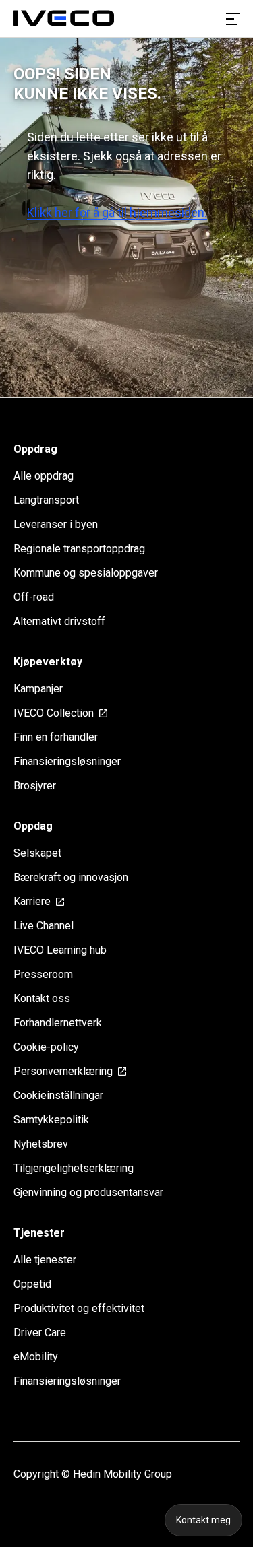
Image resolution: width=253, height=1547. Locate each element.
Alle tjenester (44, 1259)
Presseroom (43, 974)
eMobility (35, 1356)
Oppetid (32, 1284)
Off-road (33, 597)
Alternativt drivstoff (59, 621)
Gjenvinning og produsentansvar (88, 1192)
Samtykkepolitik (51, 1119)
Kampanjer (38, 688)
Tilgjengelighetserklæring (73, 1168)
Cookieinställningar (58, 1095)
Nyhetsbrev (40, 1144)
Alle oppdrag (43, 475)
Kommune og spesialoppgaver (85, 572)
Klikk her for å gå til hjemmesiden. (117, 212)
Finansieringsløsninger (67, 761)
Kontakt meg (203, 1520)
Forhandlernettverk (57, 1022)
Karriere (32, 901)
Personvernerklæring (63, 1071)
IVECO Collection (53, 712)
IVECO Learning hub (60, 950)
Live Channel (43, 925)
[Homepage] (64, 19)
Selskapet (37, 853)
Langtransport (46, 500)
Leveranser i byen (55, 524)
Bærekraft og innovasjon (70, 877)
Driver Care (39, 1332)
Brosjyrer (34, 785)
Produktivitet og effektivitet (78, 1308)
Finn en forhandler (55, 737)
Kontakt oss (41, 998)
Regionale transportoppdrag (79, 548)
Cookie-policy (46, 1047)
